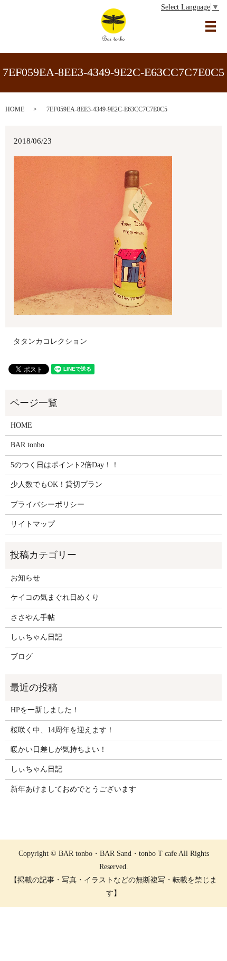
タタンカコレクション (50, 341)
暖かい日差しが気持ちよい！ (59, 749)
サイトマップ (33, 524)
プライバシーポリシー (47, 504)
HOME (14, 109)
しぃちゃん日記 (36, 637)
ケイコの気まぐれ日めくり (55, 597)
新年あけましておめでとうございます (73, 789)
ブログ (22, 657)
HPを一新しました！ (45, 710)
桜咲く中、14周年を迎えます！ (62, 730)
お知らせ (25, 578)
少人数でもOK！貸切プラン (56, 484)
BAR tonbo (27, 445)
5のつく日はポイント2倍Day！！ (65, 465)
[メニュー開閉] (210, 26)
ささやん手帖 (33, 617)
